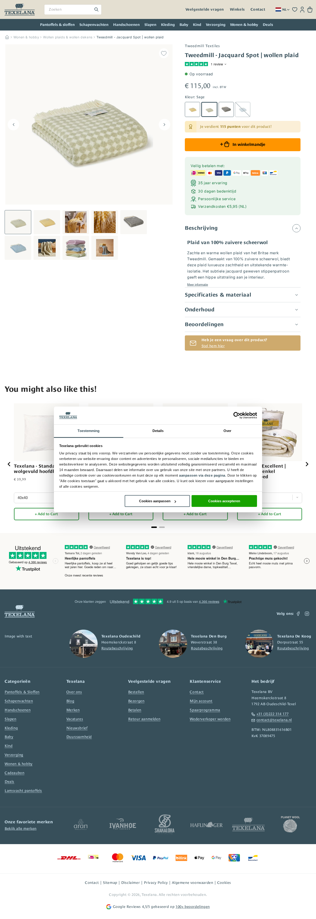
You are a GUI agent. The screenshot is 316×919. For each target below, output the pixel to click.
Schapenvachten (93, 25)
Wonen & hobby (244, 25)
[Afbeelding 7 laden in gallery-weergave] (47, 248)
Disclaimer (130, 882)
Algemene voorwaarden (192, 882)
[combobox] (73, 9)
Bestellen (136, 692)
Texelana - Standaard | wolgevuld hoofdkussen (41, 468)
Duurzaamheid (79, 737)
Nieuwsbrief (77, 728)
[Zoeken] (96, 9)
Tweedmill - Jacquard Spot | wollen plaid (130, 37)
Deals (9, 781)
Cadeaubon (14, 773)
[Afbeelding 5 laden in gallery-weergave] (133, 222)
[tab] (154, 527)
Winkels (237, 9)
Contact (258, 9)
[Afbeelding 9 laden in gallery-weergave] (104, 248)
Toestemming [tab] (88, 431)
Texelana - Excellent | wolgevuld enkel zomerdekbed (261, 471)
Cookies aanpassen (154, 501)
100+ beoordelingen (193, 906)
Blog (70, 701)
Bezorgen (136, 701)
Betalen (134, 710)
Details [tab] (158, 431)
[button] (309, 9)
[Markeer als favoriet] (164, 53)
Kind (197, 25)
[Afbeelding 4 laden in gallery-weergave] (104, 222)
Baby (184, 25)
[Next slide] (306, 464)
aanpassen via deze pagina (202, 475)
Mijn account (201, 701)
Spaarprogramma (205, 710)
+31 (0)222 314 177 (272, 714)
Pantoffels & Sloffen (22, 692)
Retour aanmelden (144, 719)
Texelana (149, 894)
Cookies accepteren (224, 501)
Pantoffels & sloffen (57, 25)
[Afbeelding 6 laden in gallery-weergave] (18, 248)
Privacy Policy (156, 882)
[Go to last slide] (9, 464)
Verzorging (216, 25)
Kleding (168, 25)
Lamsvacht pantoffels (23, 790)
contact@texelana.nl (274, 720)
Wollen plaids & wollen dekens (67, 37)
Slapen (150, 25)
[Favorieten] (294, 9)
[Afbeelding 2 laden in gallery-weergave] (47, 222)
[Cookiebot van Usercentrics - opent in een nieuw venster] (237, 415)
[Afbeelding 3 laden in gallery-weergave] (75, 222)
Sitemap (110, 882)
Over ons (74, 692)
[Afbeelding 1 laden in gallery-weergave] (18, 222)
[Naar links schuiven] (13, 124)
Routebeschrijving (117, 648)
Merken (73, 710)
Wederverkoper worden (210, 719)
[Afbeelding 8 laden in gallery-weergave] (75, 248)
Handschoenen (126, 25)
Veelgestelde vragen (205, 9)
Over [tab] (227, 431)
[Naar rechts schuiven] (164, 124)
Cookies (224, 882)
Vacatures (74, 719)
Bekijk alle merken (21, 828)
